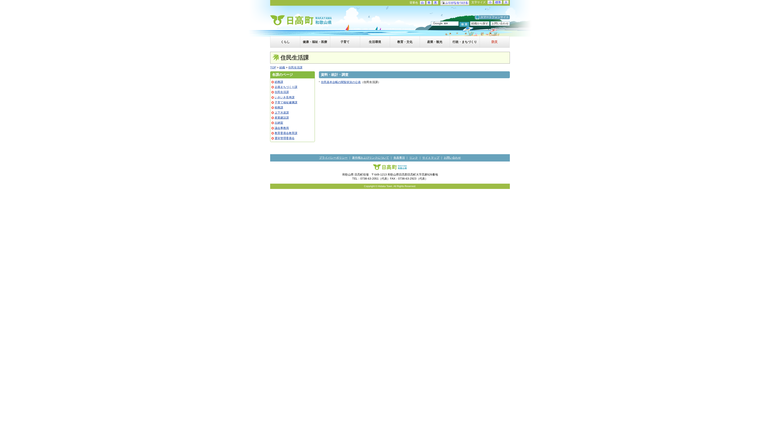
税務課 (279, 107)
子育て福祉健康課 (286, 102)
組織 (282, 67)
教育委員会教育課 (286, 133)
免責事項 (399, 157)
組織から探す (479, 23)
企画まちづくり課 (286, 87)
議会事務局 (282, 128)
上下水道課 (282, 112)
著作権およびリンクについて (370, 157)
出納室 (279, 122)
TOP (273, 67)
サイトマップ (430, 157)
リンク (413, 157)
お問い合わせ (500, 23)
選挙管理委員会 (285, 138)
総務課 (279, 81)
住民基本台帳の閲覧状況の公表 (341, 82)
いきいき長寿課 (285, 97)
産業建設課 (282, 117)
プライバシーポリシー (333, 157)
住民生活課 (295, 67)
